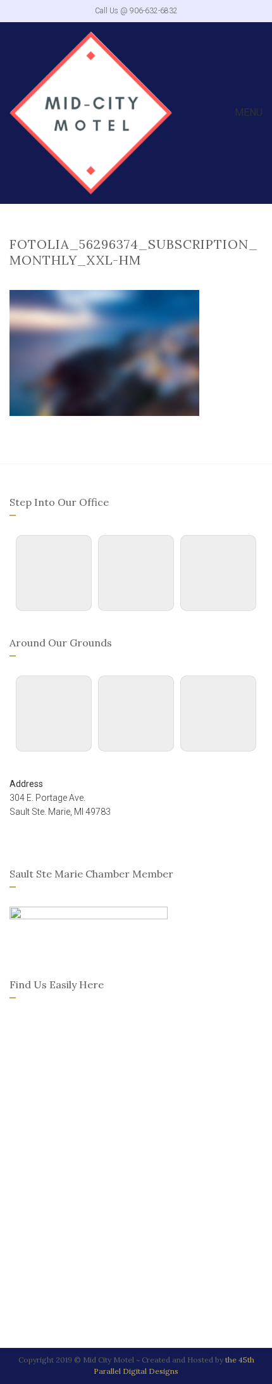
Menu (247, 112)
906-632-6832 (154, 10)
